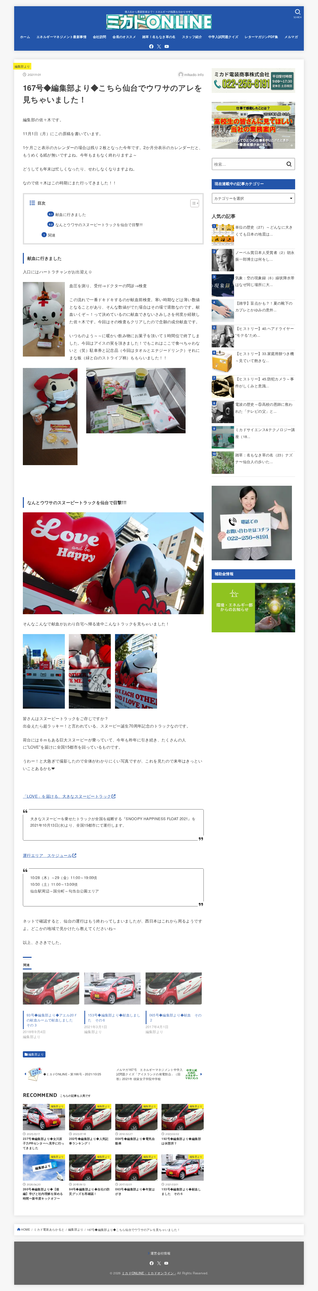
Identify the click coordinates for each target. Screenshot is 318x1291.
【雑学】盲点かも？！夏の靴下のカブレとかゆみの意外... (263, 306)
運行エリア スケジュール (47, 855)
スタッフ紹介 (192, 37)
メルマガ (291, 37)
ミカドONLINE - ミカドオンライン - (149, 1273)
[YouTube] (166, 46)
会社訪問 (99, 37)
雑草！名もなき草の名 (159, 37)
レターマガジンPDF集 (261, 37)
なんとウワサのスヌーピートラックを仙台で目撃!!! (99, 224)
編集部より (22, 66)
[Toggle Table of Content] (192, 203)
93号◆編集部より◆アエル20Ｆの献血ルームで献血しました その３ (52, 1019)
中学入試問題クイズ (223, 37)
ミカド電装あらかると (49, 1229)
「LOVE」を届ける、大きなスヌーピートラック (67, 796)
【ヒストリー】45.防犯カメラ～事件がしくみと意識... (264, 382)
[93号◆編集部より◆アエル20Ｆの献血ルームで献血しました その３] (51, 988)
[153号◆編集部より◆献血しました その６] (112, 988)
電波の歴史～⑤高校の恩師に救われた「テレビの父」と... (263, 408)
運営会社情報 (160, 1253)
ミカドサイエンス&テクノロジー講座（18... (265, 433)
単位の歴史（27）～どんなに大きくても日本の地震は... (264, 230)
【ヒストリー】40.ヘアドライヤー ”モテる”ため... (264, 332)
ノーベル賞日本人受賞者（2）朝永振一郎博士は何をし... (265, 256)
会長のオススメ (124, 37)
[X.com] (159, 46)
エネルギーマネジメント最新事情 (61, 37)
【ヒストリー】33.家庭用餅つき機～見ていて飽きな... (264, 357)
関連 (52, 235)
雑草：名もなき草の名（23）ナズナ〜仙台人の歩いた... (264, 458)
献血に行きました (70, 214)
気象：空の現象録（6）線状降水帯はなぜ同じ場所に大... (265, 281)
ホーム (25, 37)
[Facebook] (151, 46)
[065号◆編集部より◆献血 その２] (174, 988)
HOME (25, 1229)
